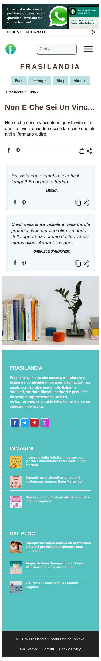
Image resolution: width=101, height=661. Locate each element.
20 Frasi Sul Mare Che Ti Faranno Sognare (52, 585)
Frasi (19, 81)
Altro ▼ (80, 81)
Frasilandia (15, 92)
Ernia (31, 92)
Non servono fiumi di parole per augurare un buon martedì (58, 499)
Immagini (40, 81)
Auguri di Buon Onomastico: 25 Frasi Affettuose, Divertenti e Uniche (54, 565)
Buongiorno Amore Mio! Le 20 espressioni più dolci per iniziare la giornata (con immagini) (58, 546)
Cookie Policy (70, 649)
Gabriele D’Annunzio (51, 251)
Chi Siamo (28, 649)
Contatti (48, 649)
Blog (60, 81)
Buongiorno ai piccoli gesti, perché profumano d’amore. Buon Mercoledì (54, 479)
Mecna (52, 190)
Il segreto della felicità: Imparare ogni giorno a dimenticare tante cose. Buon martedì (56, 461)
